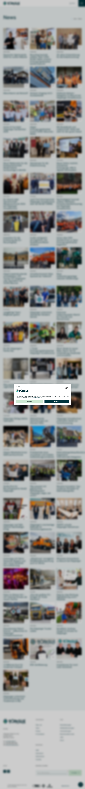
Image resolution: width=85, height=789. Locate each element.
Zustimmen (57, 401)
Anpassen (29, 401)
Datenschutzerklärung (36, 397)
